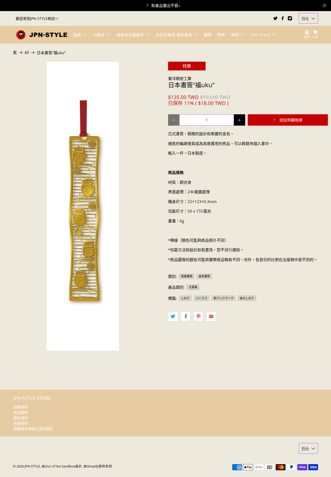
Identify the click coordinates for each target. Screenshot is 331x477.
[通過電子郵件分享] (211, 316)
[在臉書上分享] (186, 316)
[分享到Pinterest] (199, 316)
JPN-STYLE (260, 34)
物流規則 (20, 412)
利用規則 (20, 423)
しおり (185, 298)
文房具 (193, 287)
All (27, 52)
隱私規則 (20, 417)
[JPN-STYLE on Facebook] (282, 18)
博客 (235, 34)
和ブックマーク (224, 298)
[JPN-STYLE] (41, 35)
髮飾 (77, 34)
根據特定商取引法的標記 (33, 428)
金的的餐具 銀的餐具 (174, 34)
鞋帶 (221, 34)
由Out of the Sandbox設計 (62, 466)
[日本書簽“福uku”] (83, 206)
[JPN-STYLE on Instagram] (290, 18)
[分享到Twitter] (173, 316)
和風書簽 (186, 276)
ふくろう (201, 298)
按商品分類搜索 (130, 34)
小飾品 (99, 34)
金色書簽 (204, 276)
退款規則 (20, 407)
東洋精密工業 (179, 78)
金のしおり (247, 298)
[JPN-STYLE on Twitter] (275, 18)
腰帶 (208, 34)
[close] (324, 5)
